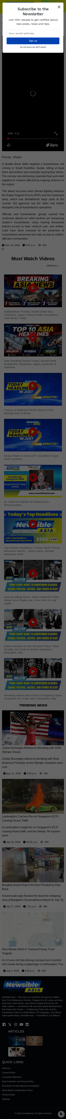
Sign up (33, 40)
